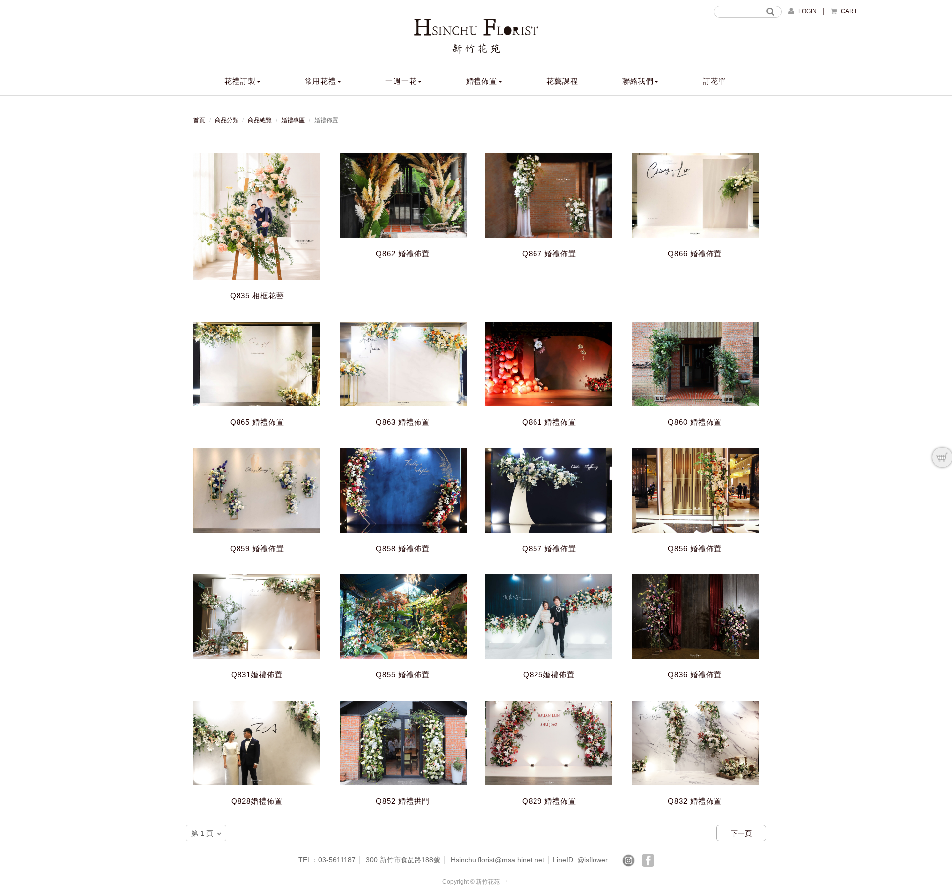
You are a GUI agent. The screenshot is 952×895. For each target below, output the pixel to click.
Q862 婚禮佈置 (403, 253)
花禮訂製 (240, 81)
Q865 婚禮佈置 (257, 422)
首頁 (199, 120)
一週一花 (401, 81)
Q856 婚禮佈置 (695, 548)
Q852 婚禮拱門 (403, 801)
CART (849, 11)
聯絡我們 (638, 81)
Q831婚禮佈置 (257, 675)
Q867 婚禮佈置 (549, 253)
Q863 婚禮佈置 (403, 422)
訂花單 (714, 81)
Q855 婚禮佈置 (403, 675)
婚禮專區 (293, 120)
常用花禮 (321, 81)
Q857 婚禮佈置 (549, 548)
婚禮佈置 (482, 81)
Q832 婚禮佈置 (695, 801)
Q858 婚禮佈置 (403, 548)
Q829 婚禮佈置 (549, 801)
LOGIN (807, 11)
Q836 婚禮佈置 (695, 675)
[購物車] (942, 457)
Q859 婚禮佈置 (257, 548)
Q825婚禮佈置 (549, 675)
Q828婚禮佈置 (257, 801)
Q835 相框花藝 (257, 295)
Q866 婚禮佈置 (695, 253)
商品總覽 (260, 120)
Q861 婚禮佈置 (549, 422)
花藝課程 (562, 81)
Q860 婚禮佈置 (695, 422)
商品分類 (226, 120)
